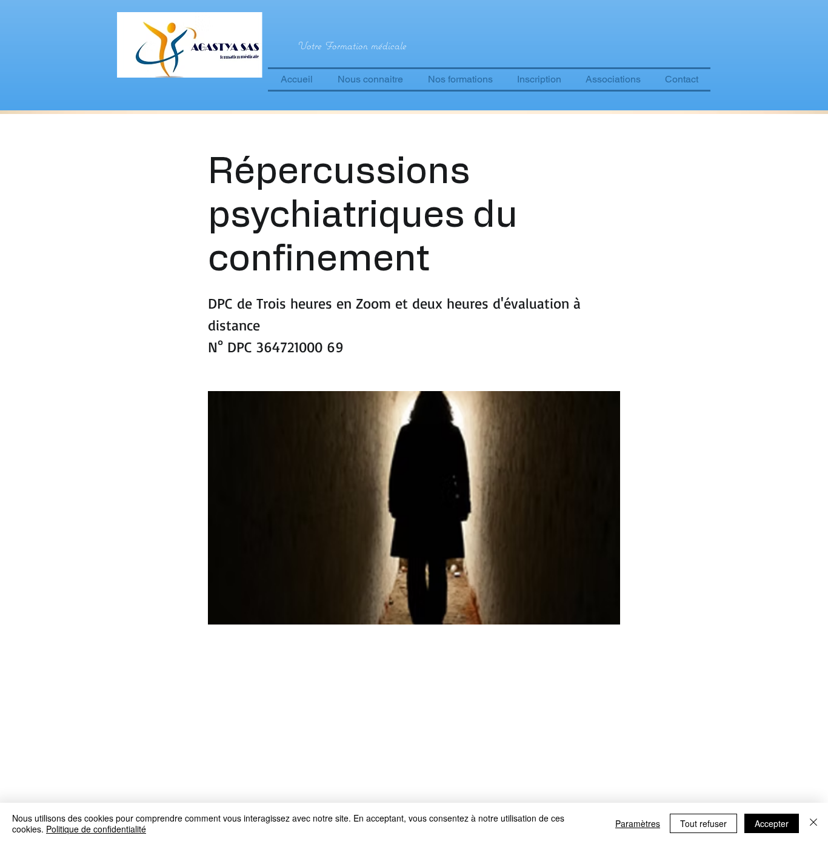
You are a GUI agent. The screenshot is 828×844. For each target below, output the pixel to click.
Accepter (772, 823)
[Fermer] (813, 823)
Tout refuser (703, 823)
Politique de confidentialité (96, 829)
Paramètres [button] (637, 823)
